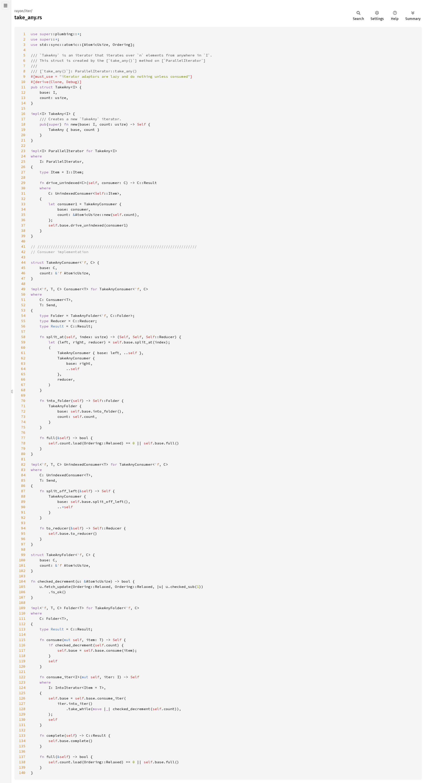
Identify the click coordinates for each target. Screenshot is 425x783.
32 (23, 198)
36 (23, 220)
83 (23, 469)
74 (23, 422)
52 (23, 305)
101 (22, 565)
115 (22, 640)
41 (23, 246)
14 (23, 103)
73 (23, 416)
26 (23, 167)
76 (23, 432)
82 (23, 464)
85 (23, 480)
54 (23, 315)
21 (23, 140)
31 (23, 193)
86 (23, 485)
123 (22, 682)
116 (22, 645)
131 (22, 725)
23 (23, 151)
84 (23, 475)
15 (23, 108)
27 (23, 172)
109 (22, 608)
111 (22, 618)
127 (22, 703)
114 (22, 634)
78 (23, 443)
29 (23, 182)
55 (23, 321)
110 (22, 613)
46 (23, 273)
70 (23, 400)
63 (23, 363)
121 (22, 671)
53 (23, 310)
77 (23, 438)
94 (23, 528)
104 (22, 581)
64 (23, 368)
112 (22, 624)
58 (23, 337)
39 (23, 236)
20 (23, 135)
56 (23, 326)
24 (23, 156)
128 (22, 709)
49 (23, 289)
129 (22, 714)
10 (23, 81)
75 (23, 427)
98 (23, 549)
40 (23, 241)
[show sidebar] (5, 5)
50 (23, 294)
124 (22, 687)
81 (23, 459)
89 (23, 501)
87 (23, 491)
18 (23, 124)
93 (23, 523)
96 (23, 539)
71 (23, 406)
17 (23, 119)
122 (22, 677)
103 (22, 576)
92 (23, 517)
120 (22, 666)
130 (22, 719)
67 (23, 384)
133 (22, 735)
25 (23, 161)
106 (22, 592)
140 (22, 772)
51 (23, 299)
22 (23, 145)
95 (23, 533)
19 (23, 129)
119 (22, 661)
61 (23, 353)
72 (23, 411)
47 (23, 278)
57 (23, 331)
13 (23, 97)
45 (23, 268)
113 (22, 629)
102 (22, 570)
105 (22, 586)
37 (23, 225)
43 (23, 257)
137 (22, 756)
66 (23, 379)
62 (23, 358)
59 (23, 342)
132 (22, 730)
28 (23, 177)
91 (23, 512)
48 (23, 283)
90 (23, 507)
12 (23, 92)
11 (23, 87)
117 (22, 650)
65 (23, 374)
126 (22, 698)
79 (23, 448)
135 (22, 746)
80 (23, 454)
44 (23, 262)
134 (22, 740)
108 (22, 602)
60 (23, 347)
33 (23, 204)
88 (23, 496)
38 (23, 230)
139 (22, 767)
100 (22, 560)
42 (23, 252)
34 (23, 209)
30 (23, 188)
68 (23, 390)
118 (22, 655)
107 (22, 597)
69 (23, 395)
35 (23, 214)
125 (22, 693)
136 (22, 751)
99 (23, 554)
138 (22, 762)
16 (23, 113)
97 (23, 544)
